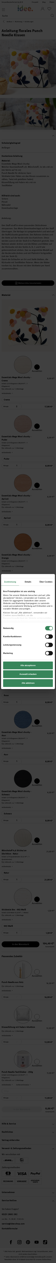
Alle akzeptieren (28, 665)
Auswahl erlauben (28, 674)
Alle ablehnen (28, 683)
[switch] (49, 636)
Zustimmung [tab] (10, 582)
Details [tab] (28, 582)
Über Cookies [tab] (45, 582)
